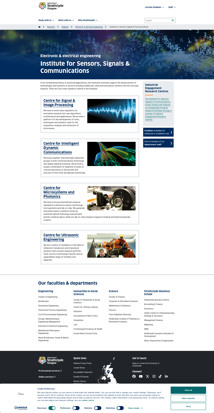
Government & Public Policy (86, 316)
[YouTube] (142, 376)
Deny (188, 406)
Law (75, 324)
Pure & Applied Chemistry (120, 314)
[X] (149, 376)
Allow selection (188, 398)
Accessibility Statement (83, 372)
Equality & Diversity (81, 377)
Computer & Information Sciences (123, 301)
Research (51, 27)
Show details (134, 408)
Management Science (153, 320)
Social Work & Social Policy (85, 333)
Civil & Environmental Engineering (52, 314)
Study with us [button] (45, 20)
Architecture (43, 301)
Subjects (65, 27)
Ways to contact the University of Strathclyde (145, 364)
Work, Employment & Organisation (158, 340)
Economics (149, 308)
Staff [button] (170, 7)
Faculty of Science (117, 297)
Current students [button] (153, 7)
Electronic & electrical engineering (89, 27)
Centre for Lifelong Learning (86, 307)
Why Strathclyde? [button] (86, 20)
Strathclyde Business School (156, 300)
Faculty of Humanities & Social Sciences (87, 301)
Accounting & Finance (153, 304)
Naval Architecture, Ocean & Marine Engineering (53, 339)
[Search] (172, 20)
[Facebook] (135, 376)
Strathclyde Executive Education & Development (159, 334)
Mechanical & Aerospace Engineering (49, 331)
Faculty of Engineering (47, 297)
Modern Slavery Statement (80, 382)
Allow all (188, 390)
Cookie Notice (79, 368)
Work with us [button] (64, 20)
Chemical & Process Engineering (52, 310)
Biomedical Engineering (48, 306)
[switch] (76, 408)
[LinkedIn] (168, 376)
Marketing (148, 324)
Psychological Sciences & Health (88, 329)
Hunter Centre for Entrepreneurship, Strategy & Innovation (159, 314)
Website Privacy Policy (83, 363)
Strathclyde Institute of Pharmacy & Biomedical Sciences (124, 320)
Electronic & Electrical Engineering (53, 326)
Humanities (78, 320)
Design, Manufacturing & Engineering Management (49, 320)
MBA (146, 329)
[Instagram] (156, 376)
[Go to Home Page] (39, 27)
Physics (112, 310)
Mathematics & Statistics (120, 306)
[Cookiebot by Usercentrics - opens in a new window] (21, 408)
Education (78, 311)
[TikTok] (162, 376)
